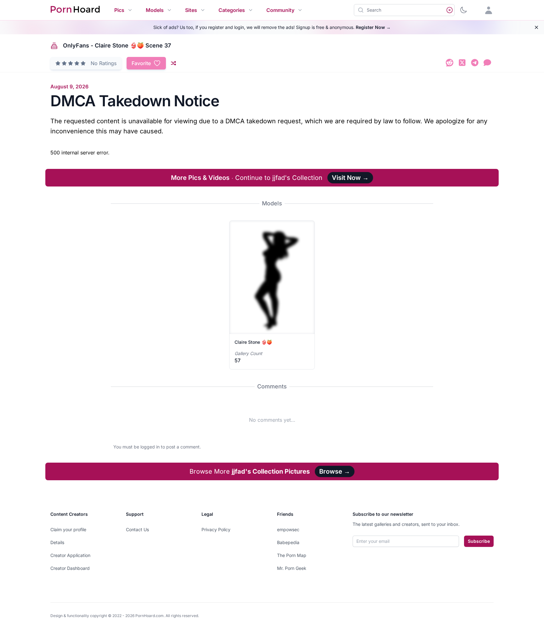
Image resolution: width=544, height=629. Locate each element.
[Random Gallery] (173, 63)
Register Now (373, 27)
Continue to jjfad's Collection (246, 177)
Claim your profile (68, 529)
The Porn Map (291, 555)
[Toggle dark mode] (463, 10)
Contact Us (137, 529)
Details (57, 542)
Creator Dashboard (70, 568)
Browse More (250, 471)
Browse (334, 471)
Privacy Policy (215, 529)
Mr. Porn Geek (291, 568)
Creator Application (70, 555)
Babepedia (288, 542)
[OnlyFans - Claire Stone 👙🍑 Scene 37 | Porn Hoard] (449, 64)
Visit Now (350, 177)
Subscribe (479, 541)
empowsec (288, 529)
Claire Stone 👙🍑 (253, 342)
